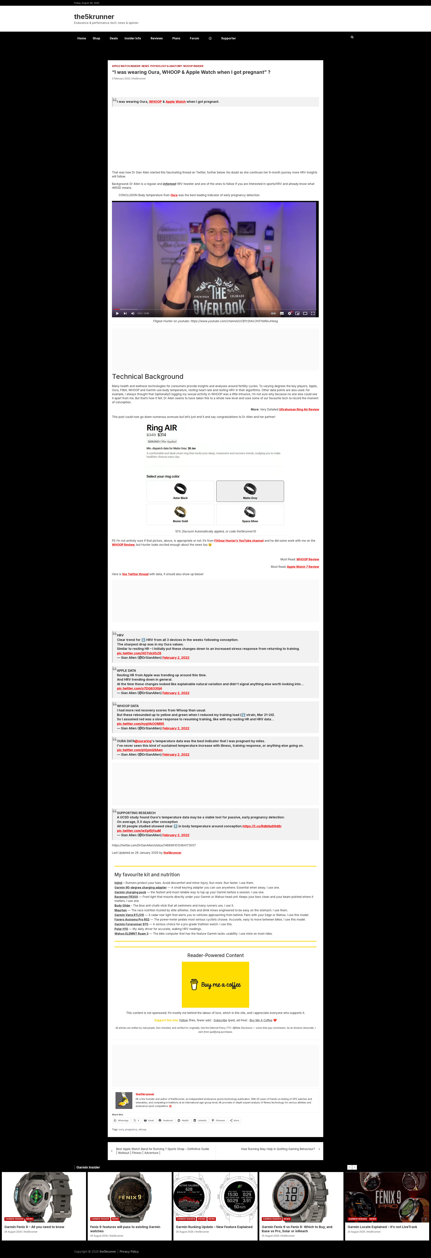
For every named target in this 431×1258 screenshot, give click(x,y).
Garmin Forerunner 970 (131, 924)
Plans (176, 38)
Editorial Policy (217, 1028)
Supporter (228, 38)
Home (81, 38)
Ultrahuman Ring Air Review (299, 409)
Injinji (118, 883)
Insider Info (133, 38)
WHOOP (155, 102)
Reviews (157, 38)
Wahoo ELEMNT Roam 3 (131, 933)
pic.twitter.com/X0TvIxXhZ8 (139, 653)
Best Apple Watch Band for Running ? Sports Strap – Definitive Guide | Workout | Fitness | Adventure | (162, 1151)
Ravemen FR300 (126, 896)
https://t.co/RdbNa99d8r (262, 826)
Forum (194, 38)
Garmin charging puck (130, 892)
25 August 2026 (270, 1235)
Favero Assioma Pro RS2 (132, 919)
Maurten (120, 910)
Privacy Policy (129, 1251)
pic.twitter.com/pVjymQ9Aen (140, 750)
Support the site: (166, 1020)
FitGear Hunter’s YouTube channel (239, 540)
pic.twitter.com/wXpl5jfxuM (139, 831)
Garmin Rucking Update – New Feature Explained (214, 1227)
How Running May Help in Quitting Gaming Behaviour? (278, 1149)
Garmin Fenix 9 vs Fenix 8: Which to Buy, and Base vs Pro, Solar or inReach (297, 1229)
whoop (142, 1129)
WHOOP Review (123, 544)
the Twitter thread (135, 574)
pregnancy (131, 1129)
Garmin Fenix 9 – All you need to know (34, 1227)
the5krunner (94, 16)
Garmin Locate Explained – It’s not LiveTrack (382, 1227)
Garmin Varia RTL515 (129, 915)
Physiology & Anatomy (166, 66)
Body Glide (122, 905)
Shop (96, 38)
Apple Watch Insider (126, 66)
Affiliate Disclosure (242, 1028)
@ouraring (143, 741)
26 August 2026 (13, 1231)
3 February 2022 (121, 78)
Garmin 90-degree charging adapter (140, 887)
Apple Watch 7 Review (303, 566)
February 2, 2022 (175, 658)
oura (121, 1129)
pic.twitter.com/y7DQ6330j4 (139, 688)
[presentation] (349, 1167)
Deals (114, 38)
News (145, 66)
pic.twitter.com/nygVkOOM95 (140, 724)
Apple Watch (176, 102)
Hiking (202, 1219)
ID (170, 1106)
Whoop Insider (193, 66)
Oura (174, 195)
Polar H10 (121, 929)
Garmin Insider (88, 1167)
